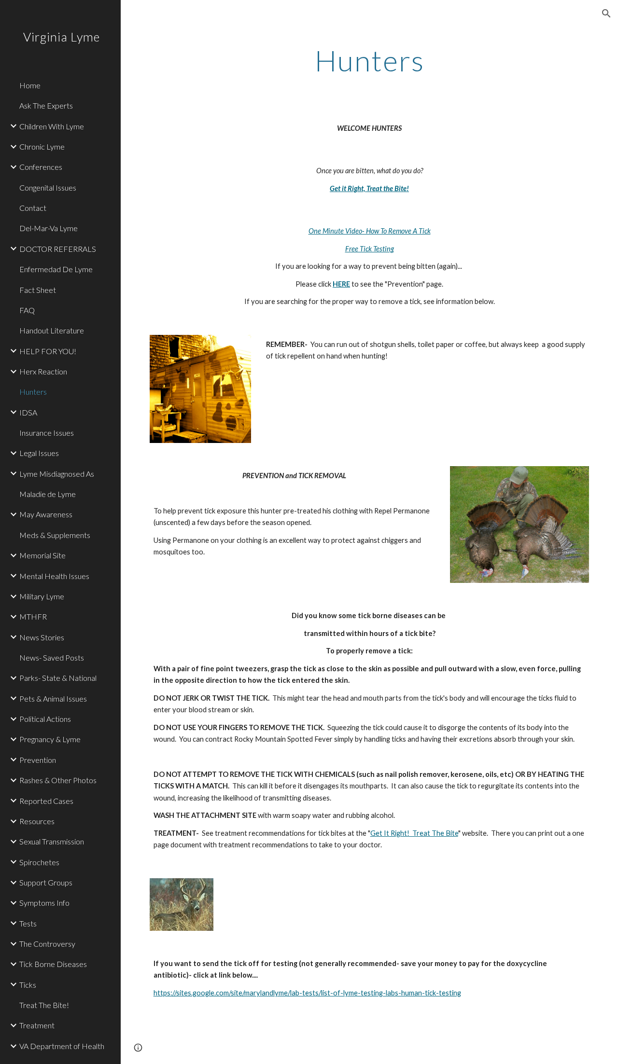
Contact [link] (32, 207)
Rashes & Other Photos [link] (58, 780)
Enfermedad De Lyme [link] (56, 269)
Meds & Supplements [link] (54, 534)
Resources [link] (37, 821)
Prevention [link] (37, 759)
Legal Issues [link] (39, 452)
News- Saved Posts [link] (51, 657)
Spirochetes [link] (39, 862)
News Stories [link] (41, 637)
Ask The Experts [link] (46, 105)
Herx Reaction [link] (43, 371)
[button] (606, 13)
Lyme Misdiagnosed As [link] (56, 473)
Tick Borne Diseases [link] (53, 963)
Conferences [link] (40, 166)
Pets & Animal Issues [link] (53, 698)
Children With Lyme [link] (51, 126)
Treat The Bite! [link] (44, 1004)
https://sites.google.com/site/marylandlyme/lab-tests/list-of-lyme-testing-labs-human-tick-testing (307, 993)
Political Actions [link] (45, 718)
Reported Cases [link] (46, 800)
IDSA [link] (28, 412)
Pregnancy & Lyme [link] (50, 739)
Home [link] (30, 85)
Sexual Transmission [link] (51, 841)
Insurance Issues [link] (46, 432)
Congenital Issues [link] (47, 187)
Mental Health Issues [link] (54, 575)
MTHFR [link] (33, 616)
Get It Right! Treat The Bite (414, 833)
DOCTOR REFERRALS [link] (57, 248)
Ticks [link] (27, 984)
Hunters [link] (33, 391)
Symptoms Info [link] (44, 902)
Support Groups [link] (45, 882)
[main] (370, 60)
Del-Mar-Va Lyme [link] (48, 228)
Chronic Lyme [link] (42, 146)
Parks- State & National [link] (58, 677)
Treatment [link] (37, 1025)
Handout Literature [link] (51, 330)
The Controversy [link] (47, 943)
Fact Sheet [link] (37, 289)
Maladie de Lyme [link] (47, 493)
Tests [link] (28, 923)
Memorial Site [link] (42, 555)
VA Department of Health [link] (61, 1045)
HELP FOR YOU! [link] (47, 351)
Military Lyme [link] (41, 596)
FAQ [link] (27, 310)
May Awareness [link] (45, 514)
